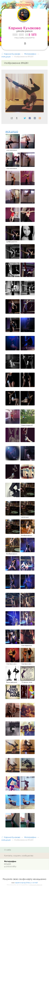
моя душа (11, 131)
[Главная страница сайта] (2, 54)
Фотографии (10, 861)
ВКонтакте (25, 43)
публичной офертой (35, 885)
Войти (45, 4)
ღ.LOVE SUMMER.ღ (10, 866)
